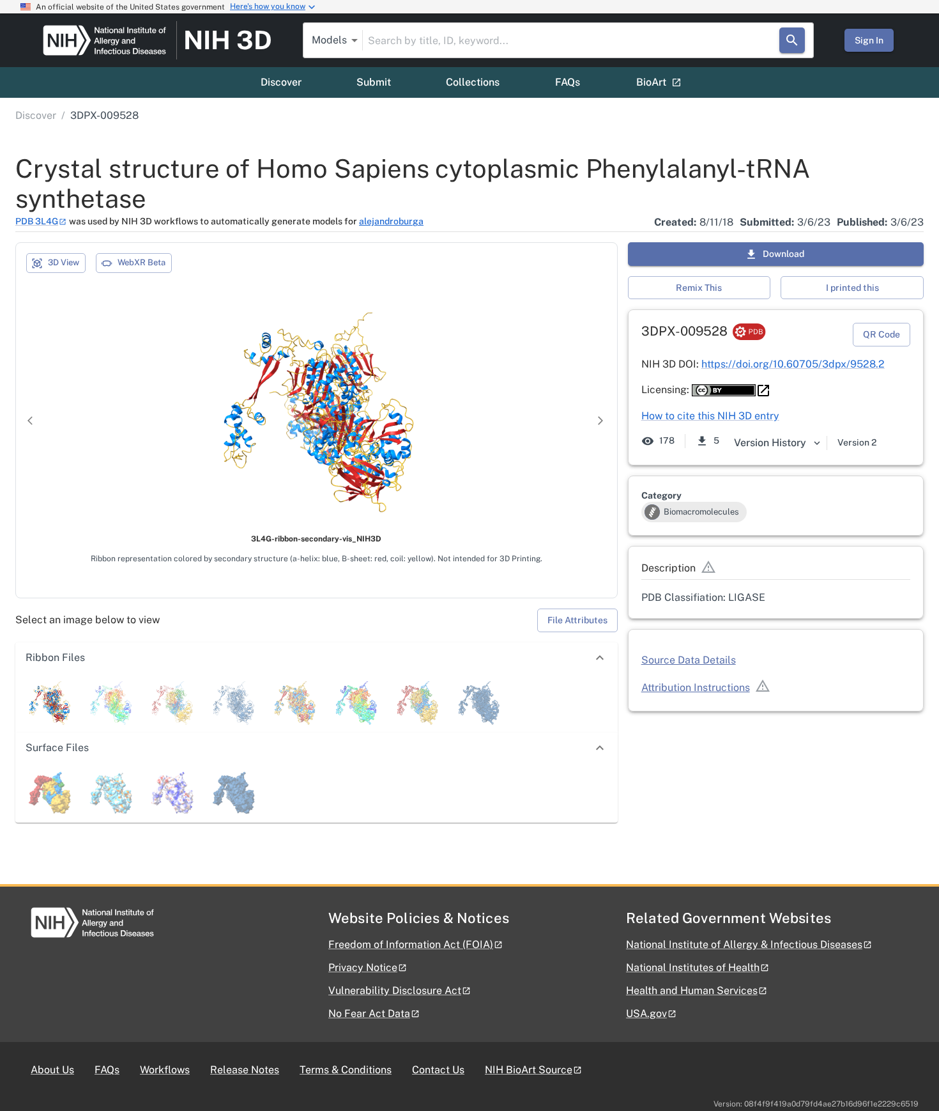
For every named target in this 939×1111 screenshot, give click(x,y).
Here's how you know (267, 6)
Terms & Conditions (346, 1070)
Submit (373, 82)
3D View (63, 262)
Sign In (869, 40)
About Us (52, 1070)
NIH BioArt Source (528, 1070)
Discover (281, 82)
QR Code (881, 334)
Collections (473, 82)
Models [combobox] (329, 40)
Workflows (165, 1070)
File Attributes (577, 620)
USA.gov (646, 1013)
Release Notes (244, 1070)
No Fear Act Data (369, 1013)
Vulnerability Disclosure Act (394, 990)
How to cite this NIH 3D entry (710, 416)
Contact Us (438, 1070)
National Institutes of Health (693, 967)
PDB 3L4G (36, 221)
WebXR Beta (141, 262)
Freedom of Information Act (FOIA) (410, 944)
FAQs (567, 82)
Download (783, 254)
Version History (770, 443)
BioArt (651, 82)
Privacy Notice (362, 967)
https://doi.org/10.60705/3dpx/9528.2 (793, 364)
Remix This (699, 288)
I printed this (852, 288)
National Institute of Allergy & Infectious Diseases (744, 944)
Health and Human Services (692, 990)
